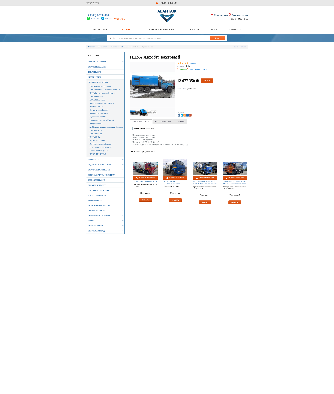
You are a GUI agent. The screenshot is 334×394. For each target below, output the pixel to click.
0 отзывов (193, 63)
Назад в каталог (240, 47)
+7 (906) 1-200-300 (168, 3)
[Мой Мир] (187, 115)
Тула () (92, 3)
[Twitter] (182, 115)
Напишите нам (221, 15)
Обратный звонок (240, 15)
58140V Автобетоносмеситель (145, 181)
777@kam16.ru (119, 19)
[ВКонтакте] (179, 115)
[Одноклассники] (184, 115)
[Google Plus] (190, 115)
